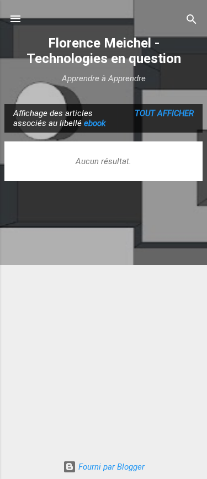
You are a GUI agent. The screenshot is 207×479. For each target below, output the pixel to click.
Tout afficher (164, 113)
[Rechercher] (191, 20)
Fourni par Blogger (110, 467)
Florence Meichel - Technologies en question (103, 50)
